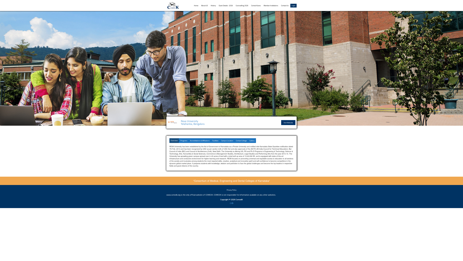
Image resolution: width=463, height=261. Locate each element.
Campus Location (227, 140)
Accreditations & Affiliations (200, 140)
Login (293, 5)
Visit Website (288, 122)
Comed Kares (256, 5)
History (213, 5)
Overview (174, 140)
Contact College (241, 140)
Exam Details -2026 (226, 5)
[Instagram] (231, 203)
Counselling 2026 (242, 5)
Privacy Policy (231, 190)
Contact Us (285, 5)
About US (204, 5)
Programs (183, 140)
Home (196, 5)
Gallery (252, 140)
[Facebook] (232, 203)
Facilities (215, 140)
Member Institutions (271, 5)
